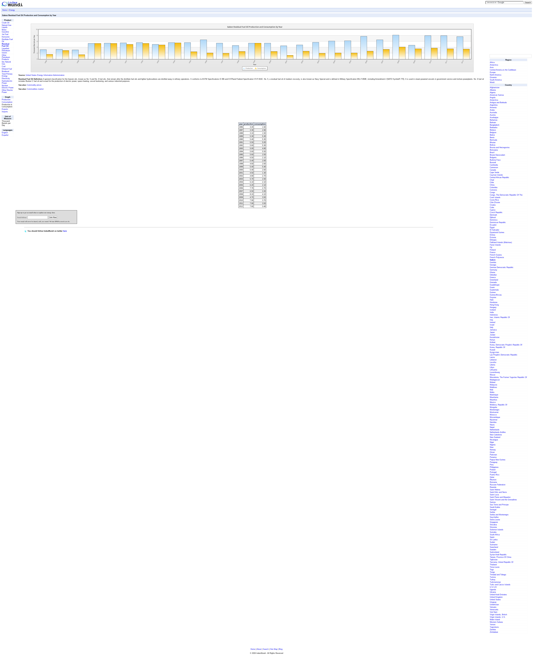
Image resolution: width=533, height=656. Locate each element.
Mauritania (494, 397)
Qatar (492, 477)
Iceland (493, 310)
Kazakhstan (494, 337)
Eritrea (492, 235)
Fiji (491, 247)
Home (4, 10)
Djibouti (493, 217)
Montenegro (494, 410)
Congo (492, 192)
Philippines (494, 467)
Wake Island (495, 620)
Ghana (492, 272)
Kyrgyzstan (494, 352)
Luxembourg (495, 372)
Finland (493, 250)
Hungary (493, 307)
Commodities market (35, 89)
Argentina (493, 105)
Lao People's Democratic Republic (503, 355)
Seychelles (494, 517)
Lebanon (493, 360)
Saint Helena (495, 490)
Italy (491, 327)
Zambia (493, 630)
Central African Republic (499, 177)
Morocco (493, 415)
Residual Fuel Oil (5, 45)
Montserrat (494, 412)
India (492, 312)
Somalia (493, 532)
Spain (492, 537)
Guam (492, 287)
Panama (493, 457)
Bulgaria (493, 157)
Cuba (492, 207)
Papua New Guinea (497, 460)
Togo (492, 570)
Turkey (492, 580)
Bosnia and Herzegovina (499, 147)
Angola (492, 97)
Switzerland (494, 552)
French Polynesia (497, 257)
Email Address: (22, 217)
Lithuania (493, 370)
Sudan (492, 542)
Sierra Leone (495, 520)
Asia (491, 67)
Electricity (6, 78)
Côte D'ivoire (495, 202)
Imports (5, 112)
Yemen (492, 625)
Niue (491, 447)
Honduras (493, 302)
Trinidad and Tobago (498, 575)
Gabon (493, 260)
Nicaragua (494, 440)
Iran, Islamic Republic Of (500, 317)
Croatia (493, 205)
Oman (492, 452)
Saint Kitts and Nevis (498, 492)
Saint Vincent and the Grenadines (503, 500)
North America (495, 75)
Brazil (492, 152)
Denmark (493, 215)
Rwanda (493, 487)
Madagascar (495, 380)
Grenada (493, 282)
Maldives (493, 387)
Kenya (492, 340)
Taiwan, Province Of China (500, 557)
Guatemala (494, 290)
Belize (492, 135)
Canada (493, 170)
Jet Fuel (5, 34)
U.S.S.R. (493, 587)
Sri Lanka (493, 540)
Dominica (493, 220)
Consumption (7, 102)
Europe (493, 72)
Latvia (492, 357)
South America (496, 80)
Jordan (492, 335)
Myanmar (493, 420)
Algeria (492, 92)
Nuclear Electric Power (7, 87)
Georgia (493, 265)
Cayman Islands (496, 175)
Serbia (492, 512)
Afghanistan (494, 87)
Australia (493, 112)
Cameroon (494, 167)
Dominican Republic (498, 222)
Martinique (494, 395)
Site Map (273, 649)
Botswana (494, 150)
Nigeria (492, 445)
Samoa (493, 502)
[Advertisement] (468, 101)
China (492, 185)
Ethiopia (493, 240)
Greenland (494, 280)
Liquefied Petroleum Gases (6, 50)
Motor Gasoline (5, 31)
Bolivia (492, 145)
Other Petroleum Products (6, 57)
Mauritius (493, 400)
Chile (492, 182)
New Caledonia (496, 435)
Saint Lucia (494, 495)
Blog (280, 649)
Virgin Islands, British (498, 615)
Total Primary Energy (7, 75)
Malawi (492, 382)
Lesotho (493, 362)
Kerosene (5, 37)
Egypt (492, 227)
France (492, 252)
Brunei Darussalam (497, 155)
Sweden (493, 550)
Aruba (492, 110)
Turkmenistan (495, 582)
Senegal (493, 510)
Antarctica (494, 65)
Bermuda (493, 140)
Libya (492, 367)
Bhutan (493, 142)
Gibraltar (493, 275)
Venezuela (494, 610)
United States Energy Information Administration (45, 75)
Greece (493, 277)
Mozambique (495, 417)
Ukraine (493, 592)
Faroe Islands (495, 245)
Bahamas (493, 120)
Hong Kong (494, 305)
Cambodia (494, 165)
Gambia (493, 262)
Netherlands (494, 430)
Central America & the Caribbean (503, 70)
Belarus (493, 130)
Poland (492, 470)
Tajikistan (493, 560)
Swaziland (494, 547)
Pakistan (493, 455)
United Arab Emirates (498, 595)
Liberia (492, 365)
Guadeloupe (494, 285)
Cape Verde (494, 172)
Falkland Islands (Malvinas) (501, 242)
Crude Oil (5, 23)
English (5, 133)
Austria (493, 115)
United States (495, 600)
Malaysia (493, 385)
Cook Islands (495, 197)
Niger (492, 442)
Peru (492, 465)
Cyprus (493, 210)
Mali (491, 390)
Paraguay (493, 462)
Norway (493, 450)
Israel (492, 325)
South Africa (495, 535)
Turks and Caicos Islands (500, 585)
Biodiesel (5, 71)
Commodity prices (34, 85)
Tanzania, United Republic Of (501, 562)
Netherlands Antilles (498, 432)
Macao (492, 375)
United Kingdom (496, 597)
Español (5, 135)
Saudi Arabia (495, 507)
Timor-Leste (494, 567)
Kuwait (492, 350)
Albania (493, 90)
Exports (5, 109)
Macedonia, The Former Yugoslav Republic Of (508, 377)
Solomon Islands (496, 530)
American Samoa (497, 95)
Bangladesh (494, 125)
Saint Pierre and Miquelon (500, 497)
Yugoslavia (494, 627)
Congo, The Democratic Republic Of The (506, 195)
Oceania (493, 77)
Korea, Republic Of (497, 347)
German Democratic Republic (501, 267)
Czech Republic (496, 212)
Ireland (492, 322)
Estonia (493, 237)
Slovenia (493, 527)
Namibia (493, 422)
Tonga (492, 572)
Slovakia (493, 525)
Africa (492, 62)
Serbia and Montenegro (499, 515)
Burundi (493, 162)
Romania (493, 482)
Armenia (493, 107)
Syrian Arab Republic (498, 555)
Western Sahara (496, 622)
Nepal (492, 427)
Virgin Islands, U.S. (498, 617)
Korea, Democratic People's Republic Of (506, 345)
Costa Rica (494, 200)
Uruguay (493, 602)
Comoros (493, 190)
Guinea (493, 292)
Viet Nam (493, 612)
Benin (492, 137)
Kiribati (492, 342)
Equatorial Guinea (497, 232)
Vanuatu (493, 607)
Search (266, 649)
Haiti (491, 300)
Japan (492, 332)
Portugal (493, 472)
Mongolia (493, 407)
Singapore (494, 522)
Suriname (493, 545)
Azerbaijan (494, 117)
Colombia (493, 187)
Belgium (493, 132)
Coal (3, 66)
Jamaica (493, 330)
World (492, 82)
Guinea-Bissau (496, 295)
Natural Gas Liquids (6, 26)
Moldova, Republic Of (498, 405)
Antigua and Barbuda (498, 102)
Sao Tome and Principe (499, 505)
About (259, 649)
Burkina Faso (495, 160)
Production (6, 100)
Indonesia (494, 315)
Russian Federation (497, 485)
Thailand (493, 565)
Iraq (491, 320)
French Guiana (496, 255)
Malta (492, 392)
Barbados (493, 127)
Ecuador (493, 225)
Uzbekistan (494, 605)
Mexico (493, 402)
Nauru (492, 425)
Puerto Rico (494, 475)
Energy (12, 10)
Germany (493, 270)
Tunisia (493, 577)
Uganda (493, 590)
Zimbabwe (494, 632)
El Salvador (494, 230)
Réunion (493, 480)
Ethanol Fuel (7, 69)
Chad (492, 180)
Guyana (493, 297)
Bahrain (493, 122)
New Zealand (495, 437)
